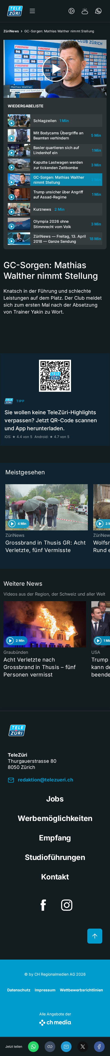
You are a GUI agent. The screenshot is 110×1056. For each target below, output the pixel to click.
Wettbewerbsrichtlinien (81, 990)
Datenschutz (18, 990)
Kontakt (55, 876)
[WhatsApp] (33, 1046)
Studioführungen (55, 857)
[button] (50, 1046)
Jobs (55, 798)
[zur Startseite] (14, 11)
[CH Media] (55, 1021)
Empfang (55, 837)
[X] (82, 1046)
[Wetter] (85, 11)
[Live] (71, 11)
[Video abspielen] (55, 69)
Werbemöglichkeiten (55, 818)
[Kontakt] (98, 11)
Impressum (45, 990)
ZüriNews (11, 31)
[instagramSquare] (66, 905)
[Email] (66, 1046)
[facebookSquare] (43, 905)
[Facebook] (99, 1046)
